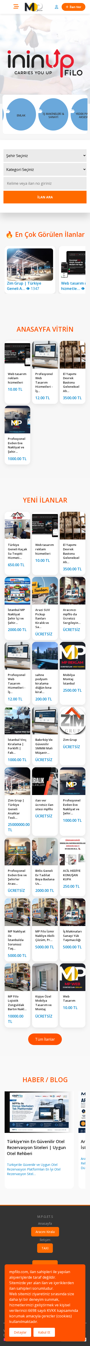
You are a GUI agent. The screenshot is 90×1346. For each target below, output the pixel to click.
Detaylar (20, 1332)
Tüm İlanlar (45, 1039)
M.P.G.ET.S (45, 1216)
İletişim (45, 1240)
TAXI (45, 1248)
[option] (27, 114)
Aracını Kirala (45, 1232)
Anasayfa (45, 1223)
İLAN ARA (45, 197)
